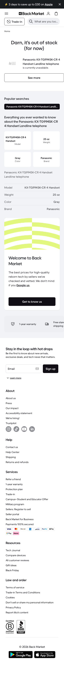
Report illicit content (17, 612)
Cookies (10, 597)
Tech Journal (13, 550)
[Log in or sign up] (48, 13)
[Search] (31, 21)
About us (11, 398)
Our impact (12, 408)
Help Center (12, 452)
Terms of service (15, 587)
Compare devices (16, 555)
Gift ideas (11, 565)
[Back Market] (31, 13)
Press (9, 403)
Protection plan (14, 489)
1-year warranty (14, 484)
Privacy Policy (13, 607)
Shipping (11, 457)
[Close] (60, 4)
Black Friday (12, 570)
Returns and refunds (17, 462)
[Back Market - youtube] (24, 429)
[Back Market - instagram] (8, 429)
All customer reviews (17, 560)
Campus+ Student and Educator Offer (27, 499)
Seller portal (12, 514)
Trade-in (10, 494)
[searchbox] (46, 21)
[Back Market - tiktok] (16, 429)
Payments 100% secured (20, 524)
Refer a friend (13, 479)
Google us (23, 285)
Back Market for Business (20, 519)
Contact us (12, 447)
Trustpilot (11, 423)
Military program (15, 504)
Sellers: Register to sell (18, 509)
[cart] (56, 13)
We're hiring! (12, 418)
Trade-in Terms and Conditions (23, 592)
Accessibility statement (19, 413)
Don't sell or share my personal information (30, 602)
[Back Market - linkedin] (32, 429)
